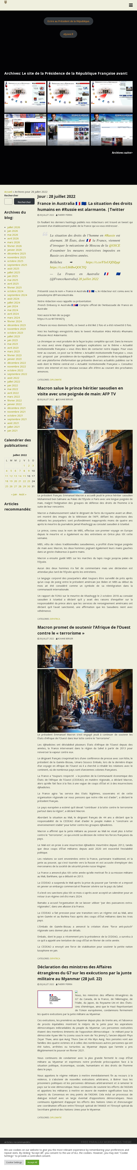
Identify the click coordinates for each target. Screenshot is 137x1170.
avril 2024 (13, 313)
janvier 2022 (14, 404)
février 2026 (14, 246)
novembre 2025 (16, 257)
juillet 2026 (13, 227)
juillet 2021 (13, 426)
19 (11, 481)
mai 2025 (12, 280)
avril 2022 (13, 393)
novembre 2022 (16, 366)
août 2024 (13, 298)
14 (19, 476)
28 (19, 486)
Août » (22, 494)
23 (28, 481)
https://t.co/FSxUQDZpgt (103, 262)
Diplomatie (55, 379)
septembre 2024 (17, 295)
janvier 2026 (14, 249)
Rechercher (11, 195)
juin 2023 (12, 340)
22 (24, 481)
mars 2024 (13, 317)
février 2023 (14, 355)
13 (15, 476)
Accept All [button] (32, 1162)
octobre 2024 (15, 291)
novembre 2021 (16, 411)
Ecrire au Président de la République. (68, 21)
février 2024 (14, 321)
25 (6, 486)
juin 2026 (12, 230)
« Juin (14, 494)
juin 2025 (12, 276)
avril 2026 (13, 238)
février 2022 (14, 400)
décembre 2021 (16, 408)
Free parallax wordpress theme (106, 1142)
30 (28, 486)
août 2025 (13, 268)
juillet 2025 (13, 272)
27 (15, 486)
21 (19, 481)
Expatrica (55, 618)
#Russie (110, 235)
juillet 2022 (13, 381)
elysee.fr (68, 34)
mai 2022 (12, 389)
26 (11, 486)
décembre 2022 (16, 362)
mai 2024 (12, 310)
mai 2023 (12, 343)
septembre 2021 (17, 419)
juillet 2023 (13, 336)
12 (11, 476)
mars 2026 (13, 242)
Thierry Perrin (65, 215)
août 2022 (13, 377)
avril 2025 (13, 283)
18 (6, 481)
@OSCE (114, 245)
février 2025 (14, 287)
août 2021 (13, 423)
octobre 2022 (15, 370)
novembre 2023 (16, 328)
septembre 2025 (17, 264)
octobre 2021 (15, 415)
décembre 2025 (16, 253)
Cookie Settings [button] (14, 1162)
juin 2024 (12, 306)
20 (15, 481)
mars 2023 (13, 351)
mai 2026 (12, 234)
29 (24, 486)
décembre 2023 (16, 325)
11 (6, 476)
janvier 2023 (14, 359)
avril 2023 (13, 347)
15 (24, 476)
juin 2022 (12, 385)
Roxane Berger (65, 399)
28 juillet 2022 (88, 279)
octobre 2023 (15, 332)
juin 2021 (12, 430)
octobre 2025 (15, 261)
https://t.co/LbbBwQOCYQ (68, 267)
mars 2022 (13, 396)
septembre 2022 (17, 374)
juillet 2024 (13, 302)
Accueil (8, 191)
